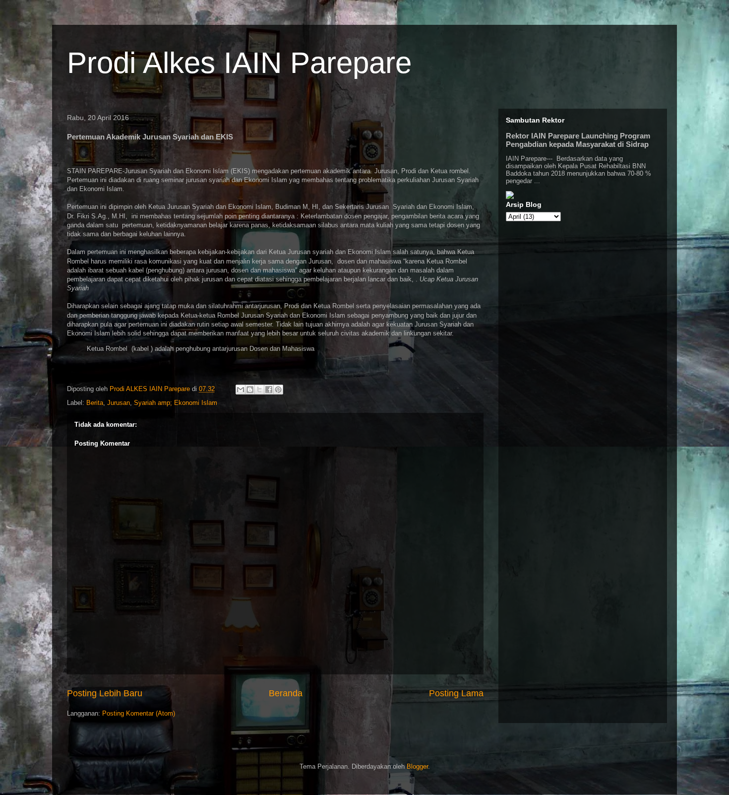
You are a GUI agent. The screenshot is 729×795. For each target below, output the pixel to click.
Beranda (286, 693)
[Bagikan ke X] (259, 390)
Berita (94, 402)
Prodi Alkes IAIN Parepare (239, 62)
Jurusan (118, 402)
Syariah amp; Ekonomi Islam (175, 402)
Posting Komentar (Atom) (138, 713)
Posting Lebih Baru (104, 693)
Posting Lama (456, 693)
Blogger (417, 766)
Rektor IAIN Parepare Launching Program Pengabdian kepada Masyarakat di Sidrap (578, 140)
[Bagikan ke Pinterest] (278, 390)
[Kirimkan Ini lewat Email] (240, 390)
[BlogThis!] (250, 390)
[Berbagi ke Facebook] (269, 390)
